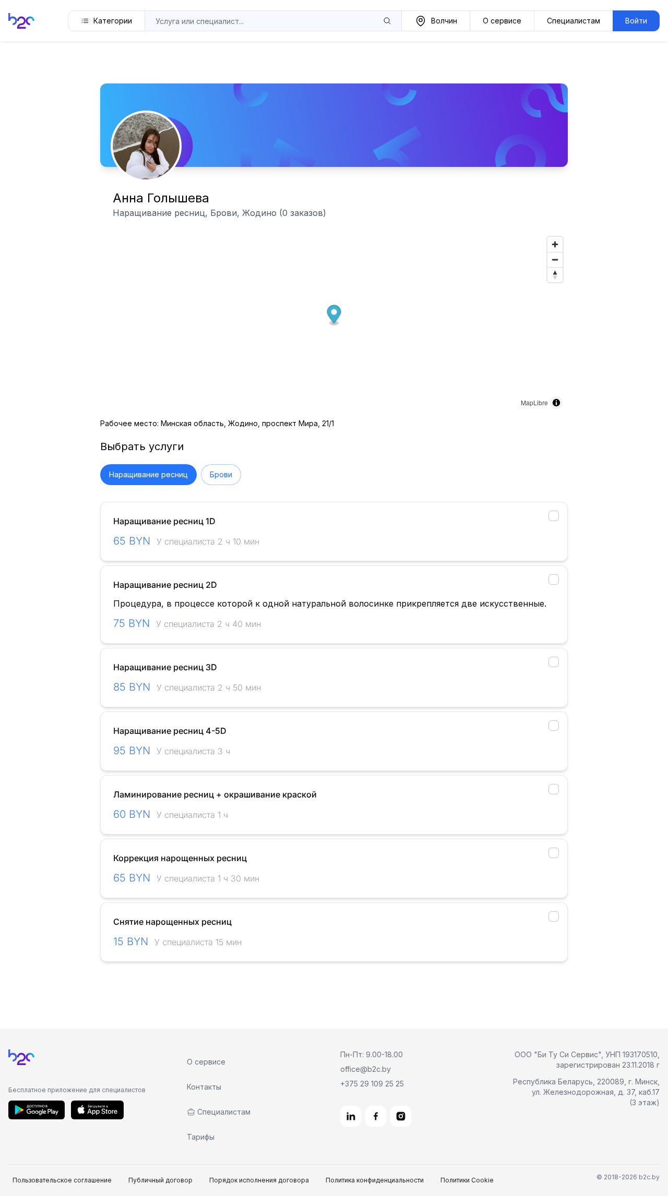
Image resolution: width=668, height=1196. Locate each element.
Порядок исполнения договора (259, 1180)
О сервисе (502, 20)
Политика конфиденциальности (375, 1180)
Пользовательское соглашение (62, 1180)
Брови (221, 474)
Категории (112, 20)
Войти (636, 20)
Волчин (444, 20)
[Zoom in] (555, 244)
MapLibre (534, 402)
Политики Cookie (467, 1180)
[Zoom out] (555, 259)
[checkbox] (553, 516)
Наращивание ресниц (148, 474)
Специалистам (573, 20)
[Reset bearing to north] (555, 274)
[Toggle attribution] (556, 402)
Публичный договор (160, 1180)
